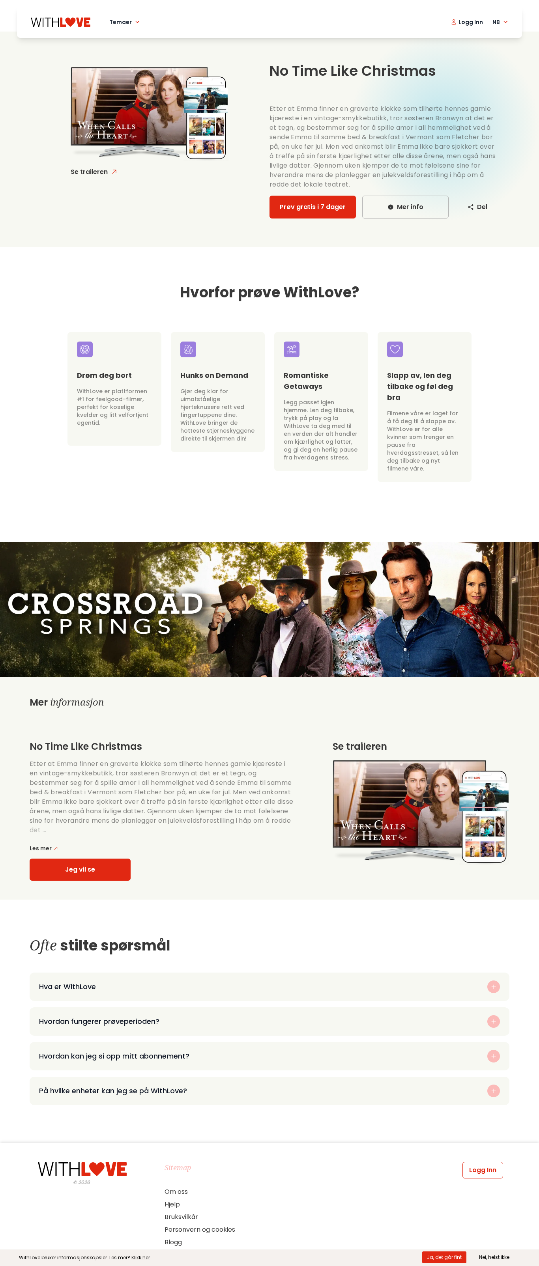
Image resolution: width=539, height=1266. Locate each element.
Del (482, 206)
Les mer (41, 848)
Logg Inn (482, 1170)
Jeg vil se (80, 869)
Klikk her (140, 1257)
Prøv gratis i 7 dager (313, 206)
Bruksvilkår (181, 1216)
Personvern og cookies (200, 1229)
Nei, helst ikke (494, 1257)
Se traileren (89, 171)
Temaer (120, 22)
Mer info (410, 206)
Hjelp (172, 1204)
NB (496, 22)
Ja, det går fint (444, 1257)
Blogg (173, 1242)
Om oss (176, 1191)
